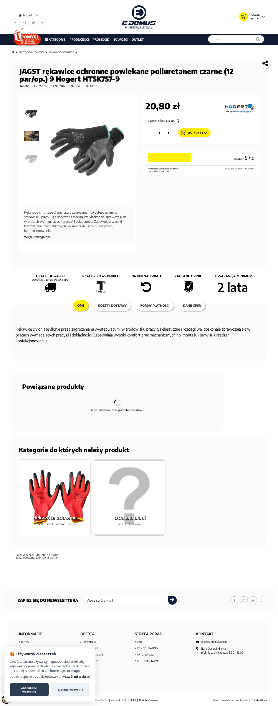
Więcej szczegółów (37, 237)
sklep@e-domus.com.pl (213, 642)
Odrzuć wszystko (70, 689)
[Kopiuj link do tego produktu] (265, 63)
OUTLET (138, 39)
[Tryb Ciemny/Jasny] (43, 22)
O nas (25, 642)
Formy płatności (154, 305)
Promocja (89, 642)
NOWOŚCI (120, 39)
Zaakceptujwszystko (29, 689)
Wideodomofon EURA (124, 700)
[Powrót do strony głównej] (12, 52)
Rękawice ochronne (61, 52)
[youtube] (34, 22)
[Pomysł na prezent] (27, 39)
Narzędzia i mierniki (31, 52)
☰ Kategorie (55, 39)
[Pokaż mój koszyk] (243, 16)
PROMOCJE (101, 39)
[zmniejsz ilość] (150, 133)
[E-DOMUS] (139, 17)
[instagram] (24, 22)
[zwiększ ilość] (168, 133)
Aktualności (145, 654)
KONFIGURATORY (147, 648)
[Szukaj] (258, 39)
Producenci (79, 39)
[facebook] (15, 22)
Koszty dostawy (112, 305)
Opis (80, 305)
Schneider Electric (99, 700)
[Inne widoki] (32, 98)
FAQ (139, 642)
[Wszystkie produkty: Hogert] (239, 108)
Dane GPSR (192, 305)
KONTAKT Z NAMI (147, 660)
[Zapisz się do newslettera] (172, 600)
